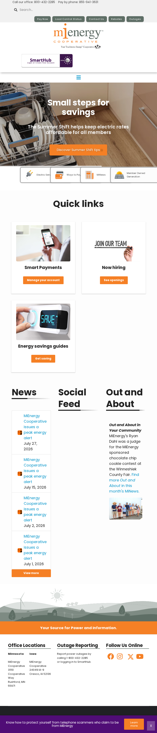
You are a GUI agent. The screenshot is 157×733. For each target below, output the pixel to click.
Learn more (134, 724)
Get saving (43, 359)
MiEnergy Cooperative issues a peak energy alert (35, 426)
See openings (114, 280)
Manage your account (43, 280)
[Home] (78, 36)
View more (31, 573)
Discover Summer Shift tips (78, 150)
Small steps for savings (78, 107)
